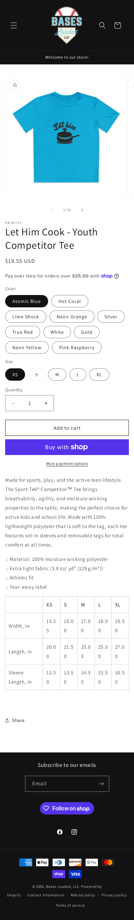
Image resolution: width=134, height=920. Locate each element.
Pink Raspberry (76, 347)
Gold (86, 332)
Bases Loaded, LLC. (63, 886)
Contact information (45, 895)
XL (99, 374)
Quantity (13, 390)
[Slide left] (51, 210)
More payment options (67, 463)
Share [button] (18, 720)
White (57, 332)
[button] (13, 25)
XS (15, 374)
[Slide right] (82, 210)
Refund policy (83, 895)
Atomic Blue (26, 301)
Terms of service (70, 905)
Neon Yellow (27, 347)
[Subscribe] (101, 784)
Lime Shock (25, 317)
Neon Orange (72, 317)
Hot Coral (69, 301)
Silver (111, 317)
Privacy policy (114, 895)
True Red (22, 332)
